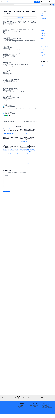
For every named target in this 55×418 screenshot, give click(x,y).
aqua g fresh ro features (14, 150)
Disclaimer (42, 55)
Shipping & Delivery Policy (44, 46)
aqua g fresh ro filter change (7, 151)
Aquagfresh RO (42, 32)
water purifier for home (32, 162)
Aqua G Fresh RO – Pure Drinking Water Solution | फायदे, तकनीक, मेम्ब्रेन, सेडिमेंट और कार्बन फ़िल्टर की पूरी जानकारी (27, 138)
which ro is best (22, 163)
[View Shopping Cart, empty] (52, 5)
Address (41, 16)
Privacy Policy (42, 49)
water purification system (30, 161)
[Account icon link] (50, 4)
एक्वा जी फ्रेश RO (27, 163)
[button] (37, 2)
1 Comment (5, 133)
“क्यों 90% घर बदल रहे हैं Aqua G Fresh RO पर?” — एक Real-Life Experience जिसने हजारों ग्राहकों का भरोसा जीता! (27, 146)
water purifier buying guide (24, 162)
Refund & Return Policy (46, 404)
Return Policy (42, 54)
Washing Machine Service (44, 63)
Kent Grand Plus (43, 33)
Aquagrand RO (42, 30)
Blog (8, 133)
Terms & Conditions (45, 406)
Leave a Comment (23, 133)
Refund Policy (42, 52)
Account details (43, 18)
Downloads (42, 13)
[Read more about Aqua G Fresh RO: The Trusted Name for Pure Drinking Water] (6, 128)
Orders (41, 15)
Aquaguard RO (42, 38)
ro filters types (32, 160)
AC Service (42, 65)
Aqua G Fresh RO (11, 133)
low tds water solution (26, 160)
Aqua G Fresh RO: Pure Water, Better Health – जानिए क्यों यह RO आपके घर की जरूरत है (27, 131)
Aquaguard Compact (43, 35)
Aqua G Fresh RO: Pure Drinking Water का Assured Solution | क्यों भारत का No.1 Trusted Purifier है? (11, 146)
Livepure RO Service (43, 36)
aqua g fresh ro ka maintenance (11, 152)
